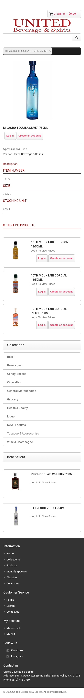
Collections (13, 559)
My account (13, 628)
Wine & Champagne (20, 442)
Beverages (14, 365)
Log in (10, 135)
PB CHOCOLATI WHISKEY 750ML (52, 474)
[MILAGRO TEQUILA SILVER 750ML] (32, 62)
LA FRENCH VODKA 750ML (48, 508)
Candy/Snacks (16, 373)
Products (12, 565)
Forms (10, 599)
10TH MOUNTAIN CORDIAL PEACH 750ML (49, 311)
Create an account (29, 135)
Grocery (12, 399)
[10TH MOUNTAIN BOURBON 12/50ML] (15, 250)
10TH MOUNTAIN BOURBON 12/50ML (49, 244)
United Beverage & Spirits (28, 154)
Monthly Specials (17, 571)
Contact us (13, 583)
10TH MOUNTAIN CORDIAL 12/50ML (49, 277)
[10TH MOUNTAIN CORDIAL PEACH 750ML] (15, 317)
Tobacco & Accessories (23, 433)
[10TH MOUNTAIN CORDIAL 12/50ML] (15, 283)
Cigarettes (14, 382)
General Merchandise (21, 391)
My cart (11, 634)
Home (10, 553)
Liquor (11, 416)
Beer (10, 356)
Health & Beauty (17, 408)
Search (11, 605)
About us (12, 577)
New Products (16, 425)
